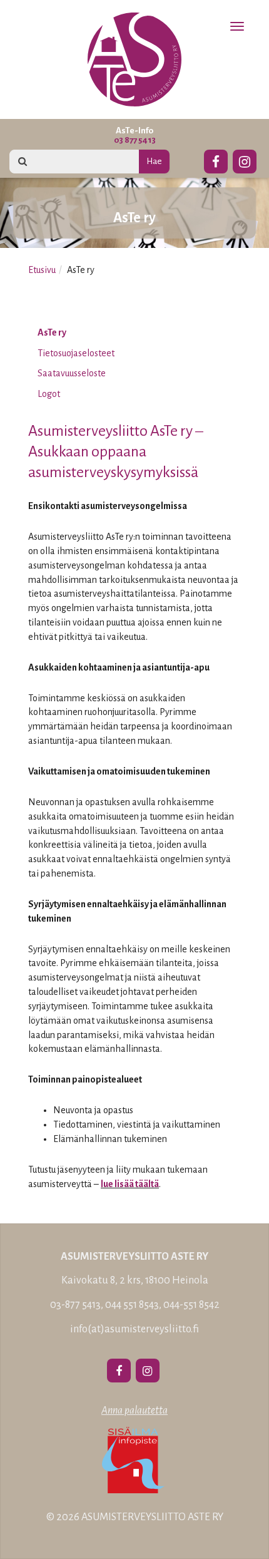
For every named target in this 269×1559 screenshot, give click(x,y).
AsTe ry (52, 332)
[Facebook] (216, 159)
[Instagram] (244, 159)
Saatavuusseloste (72, 373)
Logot (49, 394)
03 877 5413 (135, 140)
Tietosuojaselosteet (76, 353)
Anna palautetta (134, 1410)
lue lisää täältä (130, 1184)
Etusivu (42, 270)
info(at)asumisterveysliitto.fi (134, 1329)
